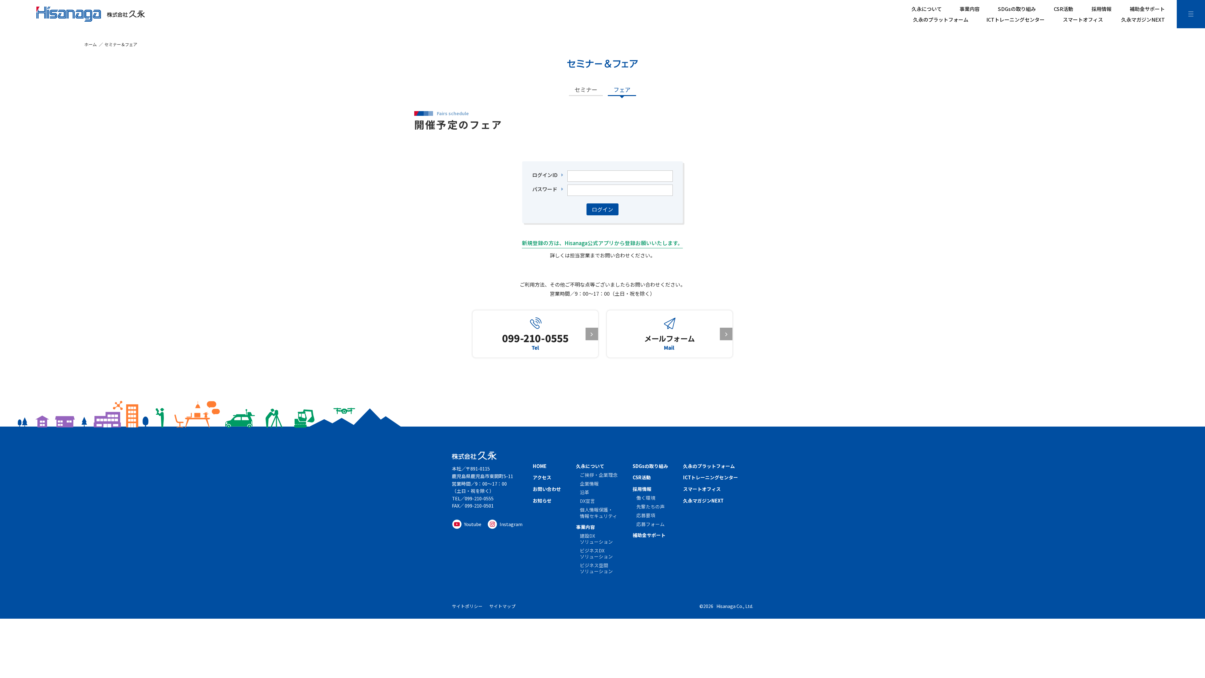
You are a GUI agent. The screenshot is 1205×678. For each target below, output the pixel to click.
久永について (927, 9)
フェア (621, 89)
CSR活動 (1063, 9)
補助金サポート (1147, 9)
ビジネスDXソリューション (596, 553)
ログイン (602, 209)
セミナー (586, 89)
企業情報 (589, 483)
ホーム (90, 44)
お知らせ (542, 500)
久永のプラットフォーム (940, 19)
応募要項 (645, 515)
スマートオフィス (1083, 19)
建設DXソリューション (596, 538)
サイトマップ (502, 606)
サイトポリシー (467, 606)
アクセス (542, 477)
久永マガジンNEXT (1143, 19)
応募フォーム (650, 524)
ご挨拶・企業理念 (599, 474)
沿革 (584, 492)
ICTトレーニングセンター (1015, 19)
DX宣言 (587, 501)
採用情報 (1101, 9)
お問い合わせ (547, 489)
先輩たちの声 (650, 506)
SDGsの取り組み (1017, 9)
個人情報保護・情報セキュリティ (598, 512)
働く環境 (645, 497)
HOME (540, 466)
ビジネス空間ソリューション (596, 568)
